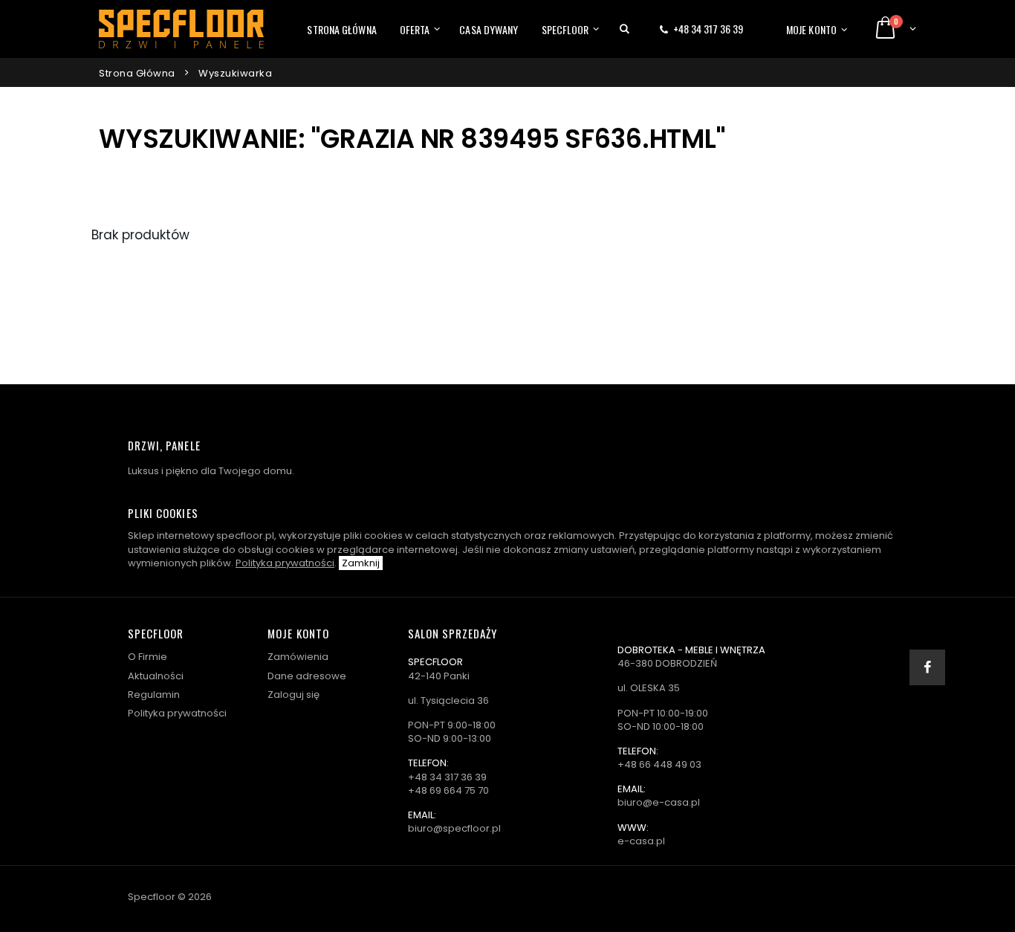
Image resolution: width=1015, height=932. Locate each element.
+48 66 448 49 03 (659, 764)
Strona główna (341, 29)
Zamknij (361, 563)
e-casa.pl (641, 841)
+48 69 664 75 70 (448, 790)
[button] (624, 29)
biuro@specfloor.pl (454, 828)
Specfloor (565, 29)
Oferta (415, 29)
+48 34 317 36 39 (708, 28)
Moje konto (811, 29)
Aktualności (156, 676)
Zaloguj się (293, 694)
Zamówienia (297, 657)
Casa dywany (488, 29)
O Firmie (147, 657)
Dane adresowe (306, 676)
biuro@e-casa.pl (658, 802)
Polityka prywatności (285, 563)
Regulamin (154, 694)
